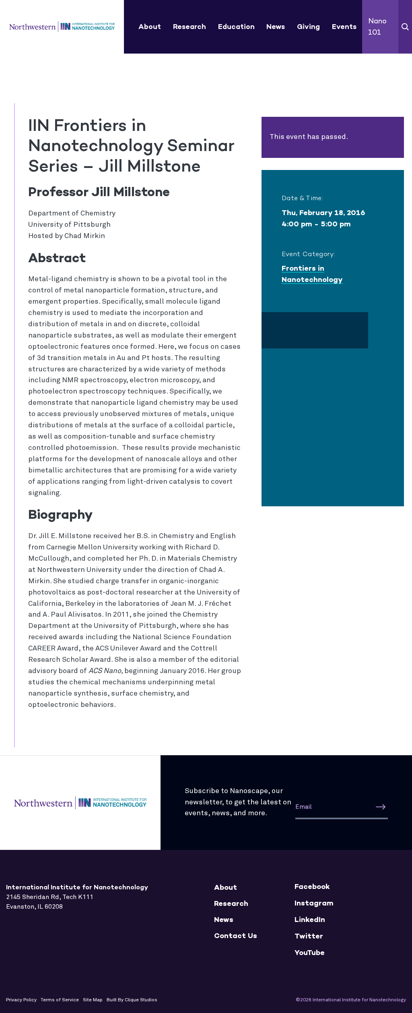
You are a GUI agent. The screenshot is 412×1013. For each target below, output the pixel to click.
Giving (308, 26)
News (275, 26)
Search (405, 26)
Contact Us (235, 936)
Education (236, 26)
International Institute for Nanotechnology (62, 26)
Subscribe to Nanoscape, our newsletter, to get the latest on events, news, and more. (238, 802)
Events (344, 26)
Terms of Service (60, 1000)
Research (189, 26)
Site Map (93, 1000)
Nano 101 (377, 27)
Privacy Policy (21, 1000)
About (149, 26)
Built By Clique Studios (132, 1000)
